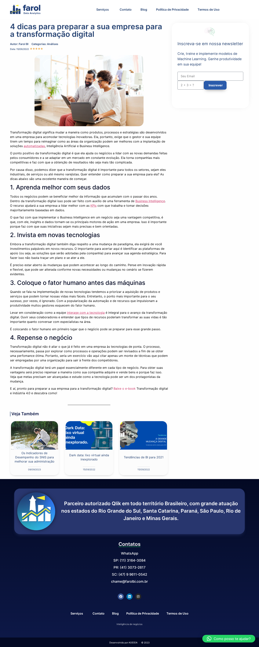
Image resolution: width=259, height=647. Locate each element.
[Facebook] (121, 596)
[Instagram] (138, 596)
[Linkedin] (129, 596)
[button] (228, 638)
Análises (52, 44)
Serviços (102, 9)
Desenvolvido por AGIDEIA (123, 642)
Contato (126, 9)
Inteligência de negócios (129, 624)
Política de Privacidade (172, 9)
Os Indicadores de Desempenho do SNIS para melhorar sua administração (34, 457)
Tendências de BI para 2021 (143, 457)
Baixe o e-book (125, 388)
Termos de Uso (209, 9)
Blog (143, 9)
